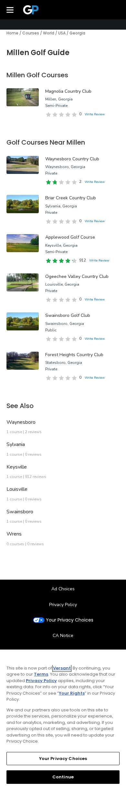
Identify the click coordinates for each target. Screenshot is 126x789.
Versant (62, 668)
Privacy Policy (63, 605)
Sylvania (15, 444)
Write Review (95, 114)
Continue (63, 777)
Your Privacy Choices (69, 620)
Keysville (16, 467)
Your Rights (72, 693)
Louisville (16, 489)
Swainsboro (19, 511)
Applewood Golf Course (70, 237)
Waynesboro (21, 422)
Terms (41, 674)
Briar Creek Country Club (70, 198)
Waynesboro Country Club (72, 159)
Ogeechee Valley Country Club (77, 276)
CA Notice (63, 635)
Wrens (14, 533)
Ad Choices (63, 589)
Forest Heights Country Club (74, 355)
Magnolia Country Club (68, 91)
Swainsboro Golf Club (67, 315)
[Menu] (10, 9)
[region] (63, 719)
